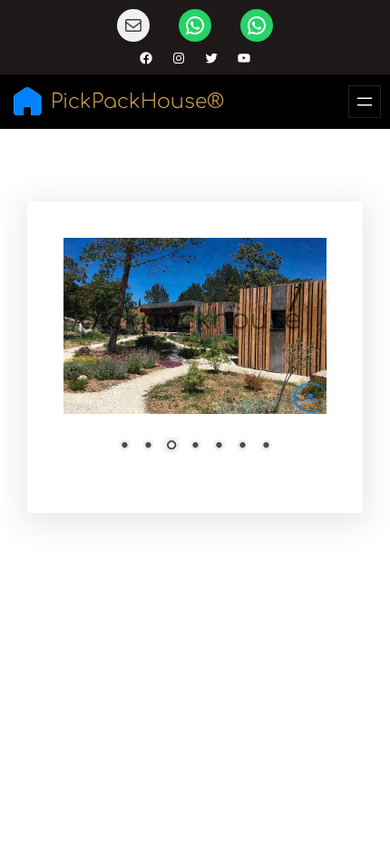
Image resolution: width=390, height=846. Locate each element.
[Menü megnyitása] (364, 101)
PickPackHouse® (137, 102)
